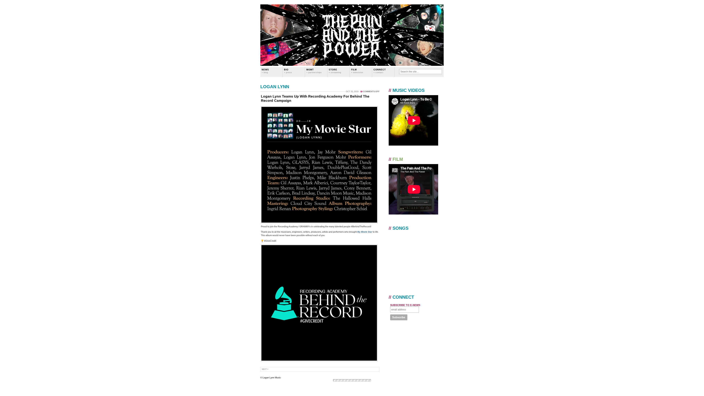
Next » (265, 369)
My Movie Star (364, 232)
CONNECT (379, 70)
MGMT (314, 70)
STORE (335, 70)
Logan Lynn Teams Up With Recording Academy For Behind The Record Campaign (315, 98)
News (265, 70)
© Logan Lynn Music (270, 377)
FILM (357, 70)
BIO (288, 70)
